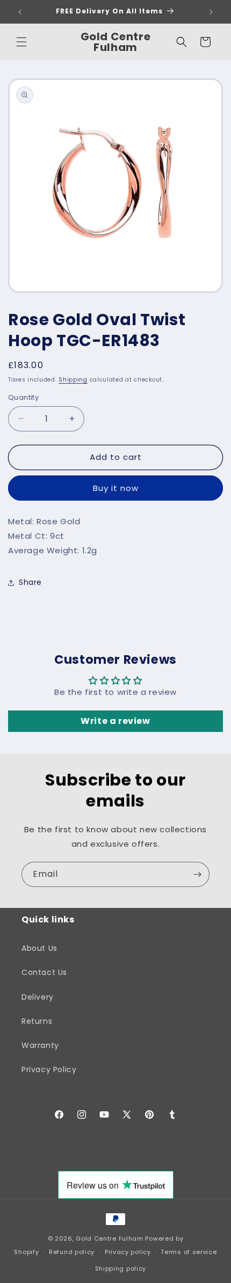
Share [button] (30, 582)
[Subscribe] (197, 874)
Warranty (40, 1045)
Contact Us (44, 972)
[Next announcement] (211, 12)
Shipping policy (121, 1268)
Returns (36, 1021)
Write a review (115, 721)
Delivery (37, 997)
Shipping (73, 380)
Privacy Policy (48, 1069)
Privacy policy (128, 1252)
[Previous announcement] (20, 12)
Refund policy (72, 1252)
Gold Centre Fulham (109, 1238)
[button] (21, 42)
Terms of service (188, 1252)
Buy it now (116, 488)
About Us (39, 948)
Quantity (23, 397)
